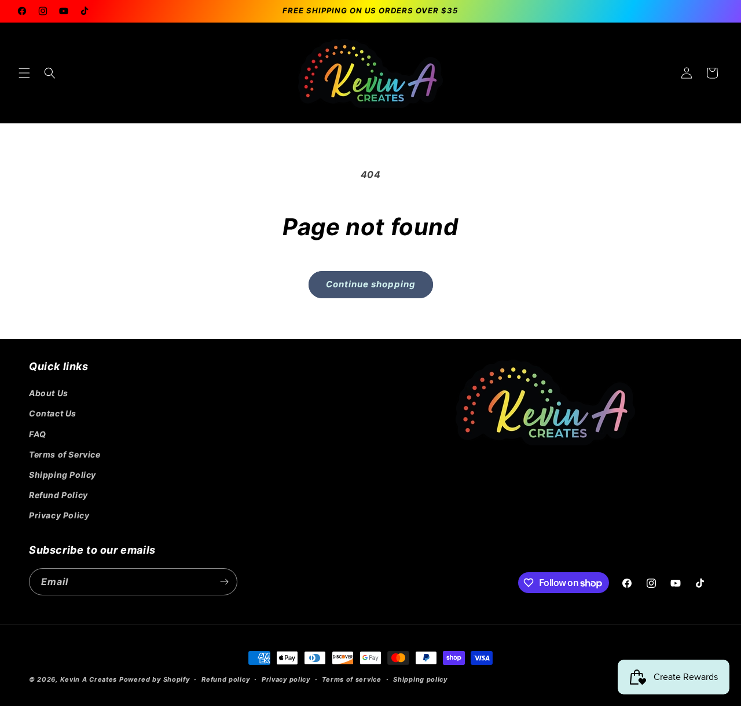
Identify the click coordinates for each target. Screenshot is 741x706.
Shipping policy (420, 679)
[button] (24, 73)
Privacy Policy (59, 515)
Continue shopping (371, 284)
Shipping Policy (62, 475)
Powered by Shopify (154, 679)
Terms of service (351, 679)
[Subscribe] (224, 581)
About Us (48, 393)
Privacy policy (286, 679)
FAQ (37, 434)
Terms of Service (65, 454)
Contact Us (52, 413)
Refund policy (225, 679)
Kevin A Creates (89, 679)
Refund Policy (58, 495)
